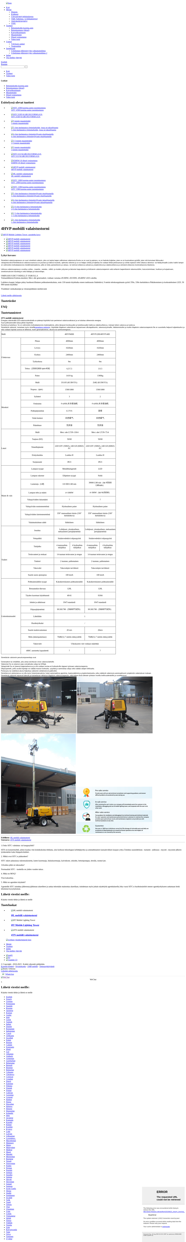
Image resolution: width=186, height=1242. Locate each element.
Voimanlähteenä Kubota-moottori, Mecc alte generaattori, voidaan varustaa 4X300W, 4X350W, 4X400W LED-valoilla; (92, 283)
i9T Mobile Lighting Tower (25, 925)
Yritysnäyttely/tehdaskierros (22, 16)
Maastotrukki (16, 35)
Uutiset (9, 42)
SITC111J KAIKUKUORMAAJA (25, 156)
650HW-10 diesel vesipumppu (23, 163)
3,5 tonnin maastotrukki (20, 143)
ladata (8, 55)
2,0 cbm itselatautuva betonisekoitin (25, 209)
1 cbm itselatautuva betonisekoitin (24, 222)
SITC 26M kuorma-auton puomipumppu (27, 183)
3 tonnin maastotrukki (19, 150)
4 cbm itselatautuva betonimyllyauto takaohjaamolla (31, 202)
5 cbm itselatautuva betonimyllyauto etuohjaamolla (31, 196)
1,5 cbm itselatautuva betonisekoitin (25, 216)
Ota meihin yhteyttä (14, 58)
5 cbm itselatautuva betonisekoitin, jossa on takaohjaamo (33, 130)
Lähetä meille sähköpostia (11, 295)
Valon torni (15, 39)
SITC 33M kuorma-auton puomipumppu (27, 189)
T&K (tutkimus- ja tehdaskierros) (24, 19)
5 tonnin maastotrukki (19, 123)
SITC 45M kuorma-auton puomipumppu (27, 110)
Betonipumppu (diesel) (20, 30)
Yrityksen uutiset (18, 44)
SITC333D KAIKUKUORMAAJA (25, 117)
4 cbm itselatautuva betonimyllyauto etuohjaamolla (31, 136)
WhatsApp (9, 974)
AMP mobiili (32, 966)
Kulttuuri (14, 14)
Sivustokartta (20, 966)
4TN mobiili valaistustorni (20, 840)
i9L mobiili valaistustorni (21, 176)
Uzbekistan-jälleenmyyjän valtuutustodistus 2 (29, 53)
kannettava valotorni (42, 327)
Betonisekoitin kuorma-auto (22, 28)
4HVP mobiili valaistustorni (22, 169)
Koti (8, 7)
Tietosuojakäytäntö (46, 966)
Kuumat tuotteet (7, 966)
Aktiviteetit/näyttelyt (19, 21)
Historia (14, 12)
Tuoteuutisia (16, 46)
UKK (13, 23)
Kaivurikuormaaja (18, 32)
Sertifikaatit (10, 48)
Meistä (8, 10)
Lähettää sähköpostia (9, 971)
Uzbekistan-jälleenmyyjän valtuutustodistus (28, 51)
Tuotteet (9, 26)
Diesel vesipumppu (18, 37)
